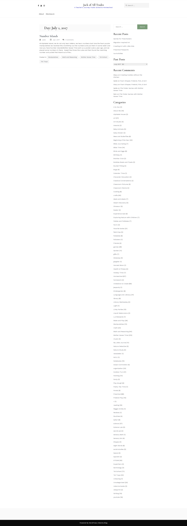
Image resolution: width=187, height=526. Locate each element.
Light (115, 306)
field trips (117, 232)
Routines (116, 416)
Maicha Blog (102, 523)
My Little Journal (119, 343)
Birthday (116, 155)
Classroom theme (120, 188)
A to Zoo (116, 107)
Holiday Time (118, 273)
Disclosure (50, 14)
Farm (115, 225)
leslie (44, 40)
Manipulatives (53, 57)
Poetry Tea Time (119, 387)
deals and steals (119, 199)
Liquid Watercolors (120, 313)
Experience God (119, 214)
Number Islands (48, 36)
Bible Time (117, 147)
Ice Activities (118, 53)
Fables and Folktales (121, 221)
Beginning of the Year (121, 140)
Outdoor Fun (118, 372)
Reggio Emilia (118, 409)
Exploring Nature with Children (125, 217)
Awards (116, 125)
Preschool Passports (121, 50)
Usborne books (119, 486)
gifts (115, 254)
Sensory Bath (118, 435)
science (116, 423)
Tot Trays (44, 61)
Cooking (116, 192)
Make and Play (118, 320)
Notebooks (117, 361)
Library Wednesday (120, 302)
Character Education (121, 177)
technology (117, 468)
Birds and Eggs (119, 151)
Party (115, 379)
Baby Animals (118, 129)
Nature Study (118, 350)
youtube (116, 497)
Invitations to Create (121, 284)
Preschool (117, 394)
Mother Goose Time (88, 57)
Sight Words (117, 446)
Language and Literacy (122, 295)
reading (116, 405)
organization (118, 368)
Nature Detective (119, 346)
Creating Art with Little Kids (123, 46)
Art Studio (117, 122)
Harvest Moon (118, 265)
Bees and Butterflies (121, 136)
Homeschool (118, 276)
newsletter (117, 354)
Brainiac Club (118, 158)
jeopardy (116, 287)
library (115, 298)
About (41, 14)
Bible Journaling (119, 144)
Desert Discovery (119, 203)
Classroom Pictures (120, 184)
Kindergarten (118, 291)
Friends (116, 243)
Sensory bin (117, 438)
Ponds (115, 390)
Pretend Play (118, 398)
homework (117, 280)
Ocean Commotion (120, 365)
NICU (115, 357)
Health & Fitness (119, 269)
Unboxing (117, 479)
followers (116, 239)
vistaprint (116, 490)
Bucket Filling (118, 166)
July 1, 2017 (56, 40)
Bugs (115, 170)
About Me (117, 111)
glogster (116, 262)
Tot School (103, 57)
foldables (116, 236)
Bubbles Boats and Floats (123, 162)
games (115, 247)
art (114, 118)
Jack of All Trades (93, 5)
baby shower (118, 133)
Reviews (116, 412)
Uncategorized (118, 482)
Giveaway (116, 258)
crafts (115, 195)
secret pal (117, 431)
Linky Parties (118, 309)
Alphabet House (119, 114)
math (115, 328)
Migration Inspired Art (121, 42)
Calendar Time (119, 173)
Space (115, 453)
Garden (116, 251)
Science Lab (118, 427)
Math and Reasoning (69, 57)
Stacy (115, 84)
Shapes (116, 442)
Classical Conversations (122, 181)
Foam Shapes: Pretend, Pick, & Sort (133, 81)
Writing (116, 493)
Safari (115, 420)
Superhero (117, 464)
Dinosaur (116, 206)
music (115, 339)
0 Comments (69, 40)
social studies (118, 449)
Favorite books (118, 228)
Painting (116, 376)
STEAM (116, 460)
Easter (115, 210)
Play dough (117, 383)
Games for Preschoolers (122, 39)
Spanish (116, 457)
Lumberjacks (118, 317)
